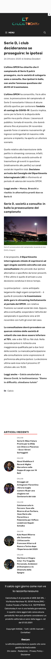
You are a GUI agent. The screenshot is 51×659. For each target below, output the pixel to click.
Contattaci (25, 632)
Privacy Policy (36, 651)
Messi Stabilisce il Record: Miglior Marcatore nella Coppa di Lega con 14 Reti (27, 467)
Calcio (10, 390)
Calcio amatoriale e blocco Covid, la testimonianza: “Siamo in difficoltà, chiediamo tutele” (25, 378)
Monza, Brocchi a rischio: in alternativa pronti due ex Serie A (23, 192)
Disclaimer (25, 654)
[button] (44, 33)
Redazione (23, 651)
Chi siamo (11, 651)
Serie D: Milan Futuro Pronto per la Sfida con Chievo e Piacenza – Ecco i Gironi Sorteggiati (28, 447)
